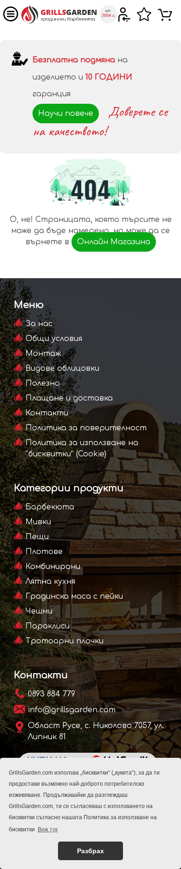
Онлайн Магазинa (113, 242)
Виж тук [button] (48, 829)
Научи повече (65, 113)
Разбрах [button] (90, 851)
